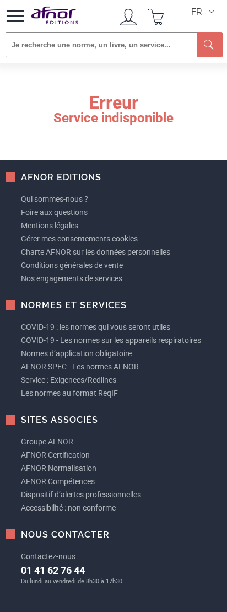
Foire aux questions (54, 212)
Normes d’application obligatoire (76, 353)
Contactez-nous (48, 556)
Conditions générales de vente (72, 265)
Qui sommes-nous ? (54, 199)
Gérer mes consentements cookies (79, 238)
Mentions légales (49, 225)
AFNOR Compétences (58, 481)
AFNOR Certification (55, 454)
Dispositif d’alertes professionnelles (81, 494)
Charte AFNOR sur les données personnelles (95, 252)
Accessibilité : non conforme (68, 507)
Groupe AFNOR (47, 441)
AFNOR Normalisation (58, 468)
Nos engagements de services (71, 278)
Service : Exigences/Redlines (68, 379)
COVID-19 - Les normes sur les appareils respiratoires (111, 340)
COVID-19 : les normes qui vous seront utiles (95, 327)
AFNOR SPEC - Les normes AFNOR (80, 366)
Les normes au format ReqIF (69, 393)
